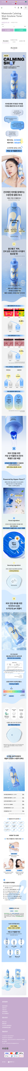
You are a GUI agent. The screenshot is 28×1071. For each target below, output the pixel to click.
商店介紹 (4, 1021)
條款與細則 (4, 1005)
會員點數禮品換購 (6, 1027)
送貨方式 (4, 1007)
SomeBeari (10, 1037)
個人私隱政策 (5, 1013)
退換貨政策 (4, 1011)
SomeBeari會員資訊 (6, 1025)
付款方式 (4, 1009)
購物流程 (4, 1023)
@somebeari (11, 1035)
